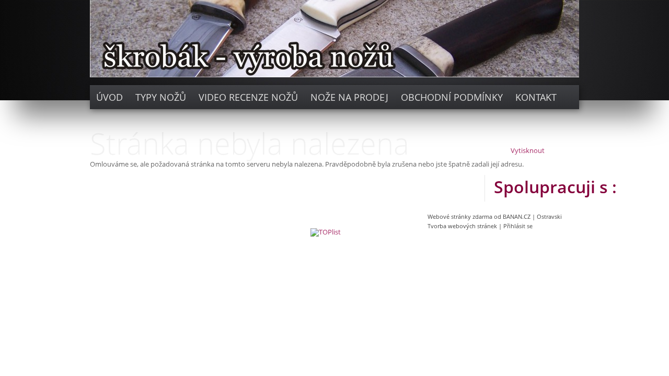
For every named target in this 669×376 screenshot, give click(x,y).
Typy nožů (160, 97)
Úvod (109, 97)
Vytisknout (528, 151)
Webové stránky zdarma (460, 216)
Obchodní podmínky (452, 97)
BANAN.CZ (516, 216)
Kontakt (536, 97)
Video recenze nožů (248, 97)
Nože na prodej (349, 97)
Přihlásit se (518, 226)
